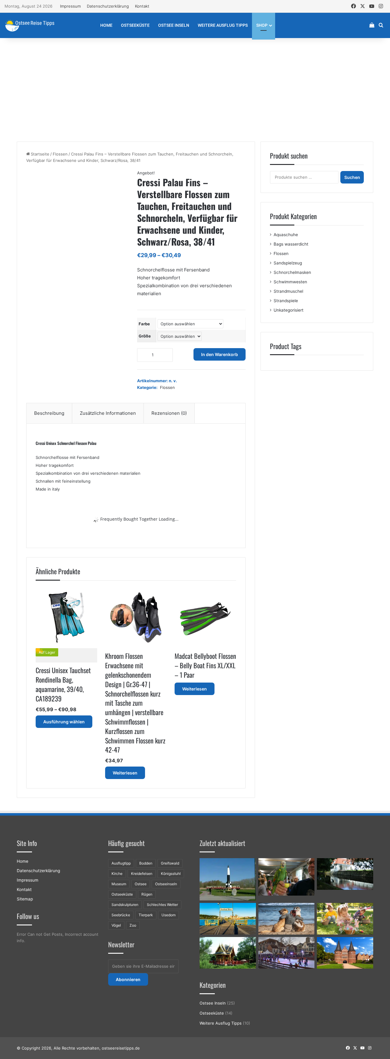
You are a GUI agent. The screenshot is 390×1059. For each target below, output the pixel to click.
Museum (119, 884)
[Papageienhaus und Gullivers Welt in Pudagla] (286, 877)
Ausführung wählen (64, 721)
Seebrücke (121, 915)
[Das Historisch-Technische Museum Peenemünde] (228, 879)
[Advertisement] (195, 89)
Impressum (70, 6)
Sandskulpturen (125, 904)
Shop (262, 25)
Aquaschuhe (286, 234)
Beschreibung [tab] (49, 413)
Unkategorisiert (288, 310)
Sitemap (25, 898)
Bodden (145, 863)
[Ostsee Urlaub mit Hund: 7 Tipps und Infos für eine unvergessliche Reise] (286, 919)
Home (106, 25)
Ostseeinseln (166, 884)
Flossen (60, 154)
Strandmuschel (288, 291)
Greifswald (170, 863)
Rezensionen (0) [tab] (169, 413)
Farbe (144, 323)
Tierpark (146, 915)
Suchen (352, 177)
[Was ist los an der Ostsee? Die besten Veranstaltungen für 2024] (286, 953)
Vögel (116, 925)
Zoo (132, 925)
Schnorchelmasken (292, 272)
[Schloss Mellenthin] (345, 874)
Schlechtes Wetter (162, 904)
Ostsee (141, 884)
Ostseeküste (135, 25)
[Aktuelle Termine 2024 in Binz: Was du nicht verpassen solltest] (228, 919)
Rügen (146, 894)
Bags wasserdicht (291, 244)
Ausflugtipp (121, 863)
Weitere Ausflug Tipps (223, 25)
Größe (145, 336)
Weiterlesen (125, 772)
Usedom (168, 915)
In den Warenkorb (219, 354)
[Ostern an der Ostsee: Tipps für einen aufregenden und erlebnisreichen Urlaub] (345, 919)
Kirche (117, 873)
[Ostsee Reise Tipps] (30, 25)
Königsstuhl (171, 873)
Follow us (28, 916)
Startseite (40, 154)
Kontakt (142, 6)
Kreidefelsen (141, 873)
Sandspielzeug (288, 262)
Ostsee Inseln (173, 25)
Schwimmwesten (290, 281)
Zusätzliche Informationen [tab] (108, 413)
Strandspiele (286, 300)
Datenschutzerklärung (108, 6)
